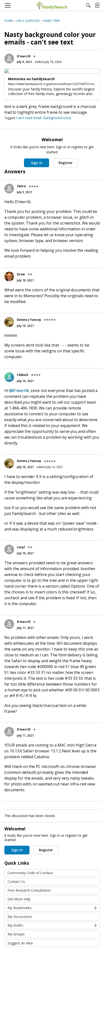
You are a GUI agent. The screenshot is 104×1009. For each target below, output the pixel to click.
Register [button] (66, 162)
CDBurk (22, 375)
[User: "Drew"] (9, 276)
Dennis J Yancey (29, 320)
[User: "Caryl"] (9, 549)
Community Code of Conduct (30, 872)
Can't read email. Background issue (43, 117)
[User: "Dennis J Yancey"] (9, 322)
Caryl (21, 547)
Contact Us (16, 881)
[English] (52, 5)
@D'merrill (19, 390)
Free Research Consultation (29, 890)
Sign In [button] (36, 162)
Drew (21, 274)
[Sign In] (97, 5)
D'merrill (23, 56)
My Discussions (19, 916)
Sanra (21, 186)
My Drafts (52, 925)
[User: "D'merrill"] (9, 58)
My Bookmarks (52, 907)
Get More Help (18, 899)
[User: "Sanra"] (9, 188)
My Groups (16, 934)
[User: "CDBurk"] (9, 377)
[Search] (88, 5)
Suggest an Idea (20, 943)
